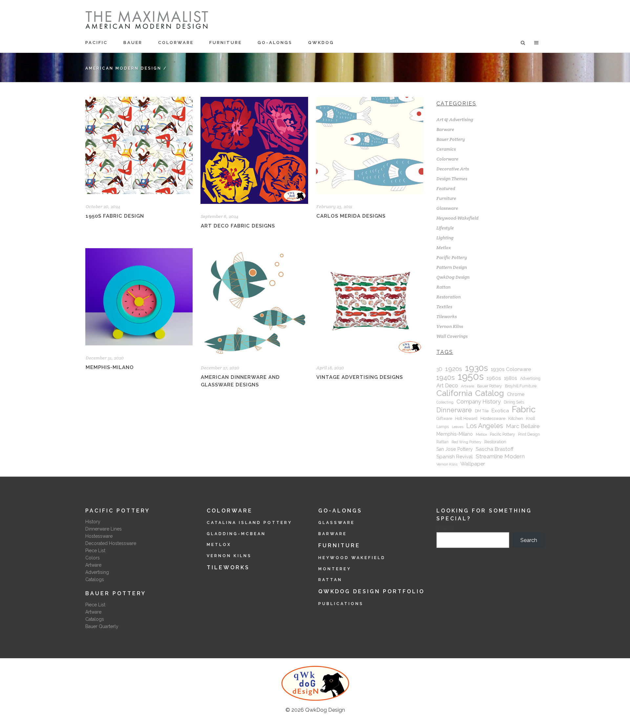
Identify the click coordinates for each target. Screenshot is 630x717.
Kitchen (515, 418)
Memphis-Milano (110, 367)
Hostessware (492, 418)
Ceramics (446, 149)
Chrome (516, 394)
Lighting (444, 238)
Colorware (447, 159)
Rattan (443, 287)
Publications (341, 603)
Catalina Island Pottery (249, 522)
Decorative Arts (452, 169)
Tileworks (446, 316)
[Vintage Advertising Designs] (369, 301)
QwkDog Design (453, 277)
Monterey (334, 569)
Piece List (95, 550)
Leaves (457, 427)
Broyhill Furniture (520, 386)
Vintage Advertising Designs (359, 377)
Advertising (530, 378)
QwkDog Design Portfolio (371, 591)
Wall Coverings (452, 336)
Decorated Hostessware (110, 543)
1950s (471, 376)
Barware (445, 129)
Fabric (524, 409)
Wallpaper (472, 464)
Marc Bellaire (523, 426)
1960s (494, 378)
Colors (92, 557)
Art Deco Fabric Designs (238, 226)
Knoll (530, 418)
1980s (510, 378)
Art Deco (447, 385)
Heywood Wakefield (352, 557)
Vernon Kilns (449, 326)
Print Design (529, 434)
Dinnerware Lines (103, 529)
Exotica (500, 411)
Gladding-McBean (236, 534)
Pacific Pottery (451, 257)
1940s (445, 377)
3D (439, 369)
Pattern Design (451, 267)
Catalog (489, 393)
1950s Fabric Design (115, 216)
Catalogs (94, 579)
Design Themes (451, 179)
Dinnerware (454, 410)
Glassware (447, 208)
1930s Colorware (511, 369)
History (92, 521)
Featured (445, 188)
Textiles (444, 307)
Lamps (442, 426)
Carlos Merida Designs (351, 216)
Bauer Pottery (450, 139)
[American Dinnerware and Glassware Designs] (254, 301)
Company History (478, 401)
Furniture (446, 198)
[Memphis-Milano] (139, 296)
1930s (476, 368)
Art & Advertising (454, 119)
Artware (467, 386)
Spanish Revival (454, 457)
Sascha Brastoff (495, 449)
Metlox (443, 247)
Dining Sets (514, 402)
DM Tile (482, 411)
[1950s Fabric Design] (139, 145)
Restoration (448, 297)
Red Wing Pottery (466, 442)
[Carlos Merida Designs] (369, 145)
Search (444, 528)
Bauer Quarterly (101, 626)
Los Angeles (484, 425)
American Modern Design (123, 68)
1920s (453, 369)
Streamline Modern (500, 456)
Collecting (444, 402)
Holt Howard (466, 418)
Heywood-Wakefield (457, 218)
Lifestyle (445, 228)
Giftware (444, 418)
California (454, 393)
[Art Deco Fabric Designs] (254, 150)
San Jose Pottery (454, 449)
